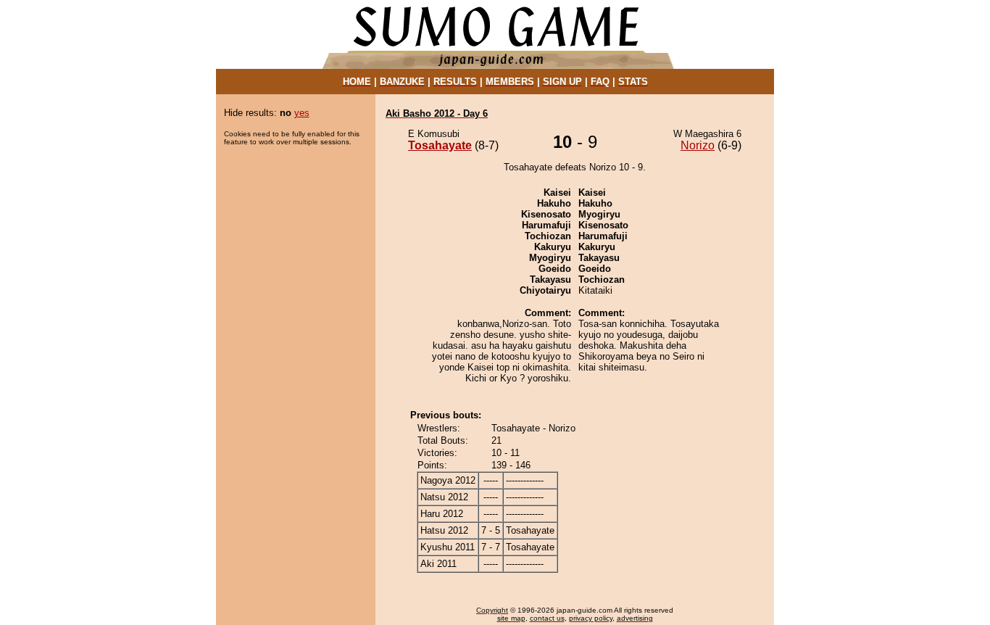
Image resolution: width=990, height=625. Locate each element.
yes (301, 112)
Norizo (698, 145)
